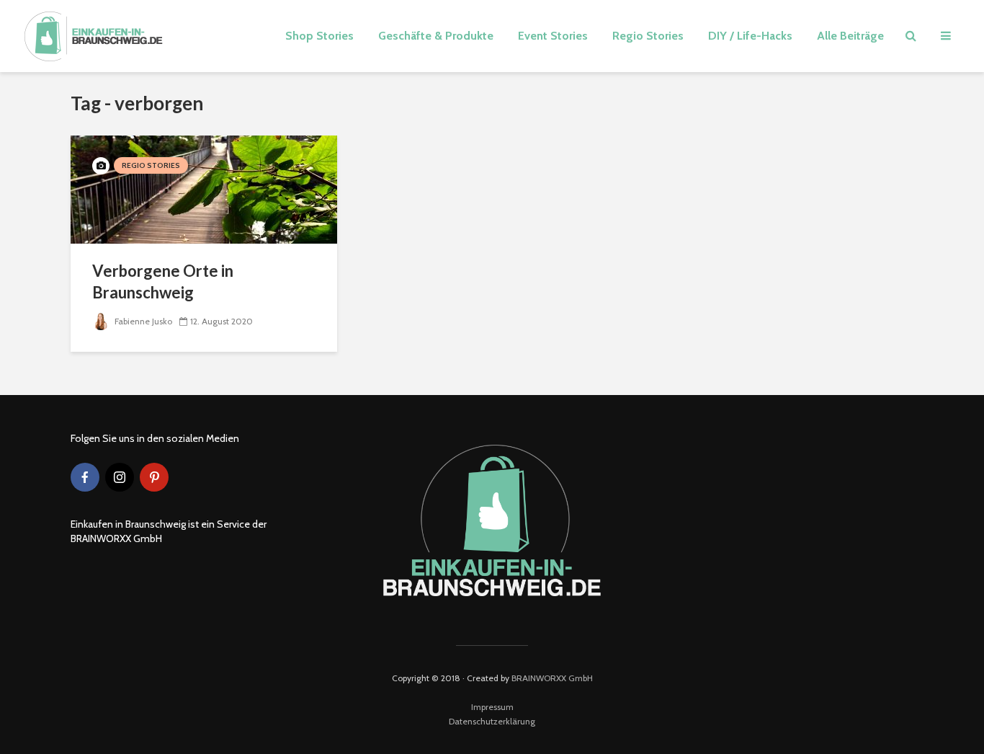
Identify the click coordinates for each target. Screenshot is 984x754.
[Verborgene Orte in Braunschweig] (204, 188)
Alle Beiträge (850, 36)
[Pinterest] (154, 477)
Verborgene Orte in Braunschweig (162, 281)
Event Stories (553, 36)
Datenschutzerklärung (492, 721)
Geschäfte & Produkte (435, 36)
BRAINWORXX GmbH (552, 678)
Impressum (492, 706)
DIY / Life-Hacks (750, 36)
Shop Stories (319, 36)
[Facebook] (85, 477)
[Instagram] (119, 477)
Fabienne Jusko (142, 321)
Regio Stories (648, 36)
